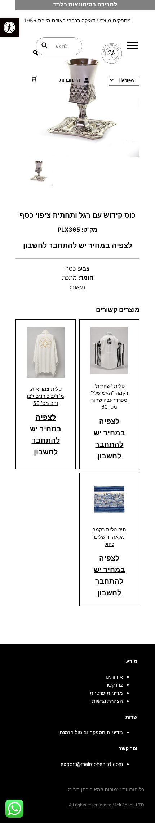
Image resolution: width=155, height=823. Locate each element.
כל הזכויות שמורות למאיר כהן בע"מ (106, 789)
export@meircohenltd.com (92, 764)
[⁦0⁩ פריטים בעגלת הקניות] (34, 79)
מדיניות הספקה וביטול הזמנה (91, 732)
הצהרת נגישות (107, 701)
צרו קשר (114, 685)
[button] (9, 27)
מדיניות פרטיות (106, 693)
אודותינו (114, 677)
